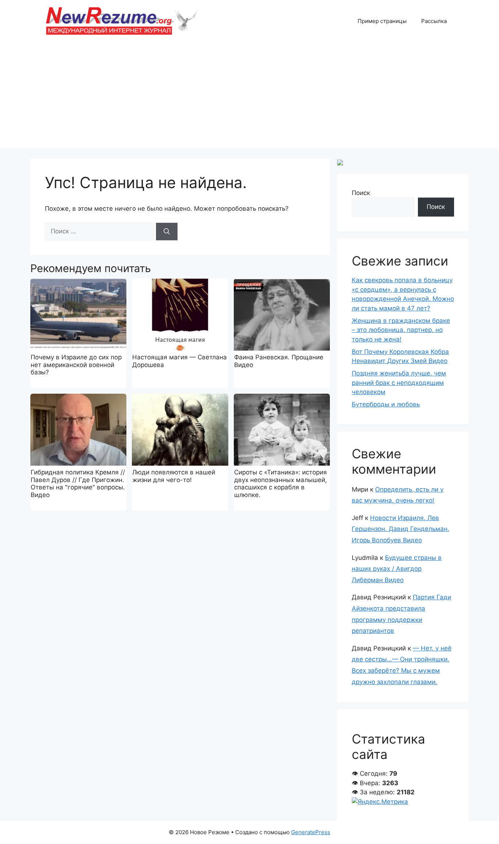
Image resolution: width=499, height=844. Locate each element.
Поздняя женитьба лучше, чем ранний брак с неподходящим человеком (399, 383)
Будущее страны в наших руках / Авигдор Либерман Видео (397, 569)
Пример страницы (382, 21)
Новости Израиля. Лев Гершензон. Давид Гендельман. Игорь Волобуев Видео (400, 529)
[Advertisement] (249, 97)
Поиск (361, 192)
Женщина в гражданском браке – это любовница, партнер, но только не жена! (401, 330)
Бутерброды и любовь (386, 404)
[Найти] (167, 231)
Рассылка (434, 21)
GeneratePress (310, 832)
